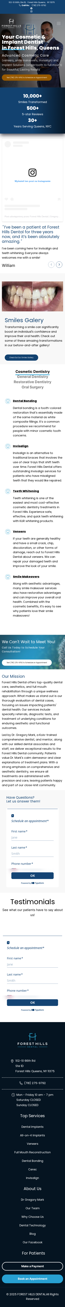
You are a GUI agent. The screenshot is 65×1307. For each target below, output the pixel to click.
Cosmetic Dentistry (32, 371)
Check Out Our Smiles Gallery (21, 357)
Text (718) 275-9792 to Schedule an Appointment (27, 77)
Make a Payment (32, 1266)
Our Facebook (32, 1242)
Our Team (33, 1208)
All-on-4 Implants (32, 1135)
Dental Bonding (25, 401)
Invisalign (20, 446)
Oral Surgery (33, 387)
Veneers (19, 531)
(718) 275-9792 (34, 5)
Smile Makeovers (26, 577)
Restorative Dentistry (32, 382)
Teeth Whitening (26, 491)
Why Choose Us (32, 1217)
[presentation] (51, 264)
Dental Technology (32, 1225)
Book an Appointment (32, 1278)
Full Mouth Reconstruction (32, 1152)
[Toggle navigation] (58, 23)
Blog (33, 1234)
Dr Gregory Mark (32, 1200)
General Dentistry (32, 376)
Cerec (32, 1169)
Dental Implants (32, 1127)
